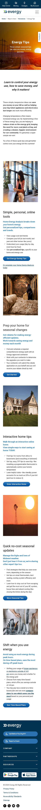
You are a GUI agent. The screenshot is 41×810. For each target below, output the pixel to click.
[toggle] (37, 748)
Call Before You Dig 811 (17, 734)
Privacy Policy (8, 789)
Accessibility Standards (12, 796)
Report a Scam (14, 741)
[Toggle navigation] (37, 12)
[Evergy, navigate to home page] (11, 12)
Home (4, 19)
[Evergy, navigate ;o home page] (12, 726)
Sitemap (6, 800)
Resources (21, 19)
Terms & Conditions (10, 793)
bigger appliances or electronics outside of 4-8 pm (22, 671)
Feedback (39, 36)
